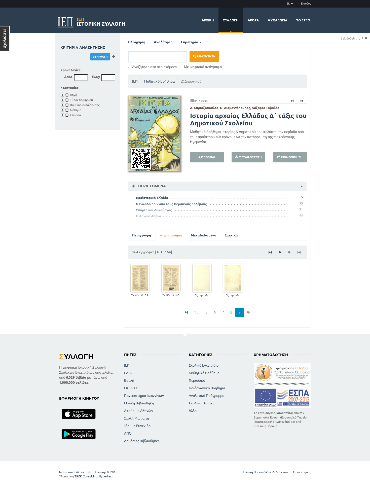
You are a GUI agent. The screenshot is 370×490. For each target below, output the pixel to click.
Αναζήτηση (163, 42)
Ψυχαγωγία (277, 20)
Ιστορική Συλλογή (101, 20)
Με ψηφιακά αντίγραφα (202, 67)
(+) (362, 38)
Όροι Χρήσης (302, 472)
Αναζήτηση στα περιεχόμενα (154, 67)
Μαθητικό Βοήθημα (159, 81)
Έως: (96, 77)
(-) (366, 38)
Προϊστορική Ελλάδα (152, 197)
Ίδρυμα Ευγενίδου (138, 426)
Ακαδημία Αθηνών (138, 411)
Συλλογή (231, 20)
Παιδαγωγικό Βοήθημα (207, 388)
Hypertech (106, 476)
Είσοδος (306, 3)
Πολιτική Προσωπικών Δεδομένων (265, 472)
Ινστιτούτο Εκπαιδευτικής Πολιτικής (82, 472)
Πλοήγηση (136, 42)
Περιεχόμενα (151, 186)
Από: (68, 77)
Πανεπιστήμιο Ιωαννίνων (144, 396)
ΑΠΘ (128, 433)
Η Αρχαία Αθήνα (148, 216)
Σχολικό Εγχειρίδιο (203, 365)
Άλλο (193, 411)
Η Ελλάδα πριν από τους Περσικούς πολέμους (171, 204)
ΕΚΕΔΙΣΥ (131, 388)
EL (288, 3)
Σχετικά (231, 235)
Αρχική (208, 20)
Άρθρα (253, 20)
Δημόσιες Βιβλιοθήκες (141, 441)
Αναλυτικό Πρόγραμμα (206, 396)
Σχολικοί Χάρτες (201, 403)
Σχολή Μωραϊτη (136, 418)
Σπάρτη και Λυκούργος (154, 210)
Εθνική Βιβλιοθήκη (139, 403)
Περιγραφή (141, 235)
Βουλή (129, 380)
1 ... (196, 312)
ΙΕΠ (135, 81)
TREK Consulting (86, 476)
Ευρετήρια (190, 42)
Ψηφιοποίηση (171, 235)
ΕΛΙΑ (128, 373)
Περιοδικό (197, 380)
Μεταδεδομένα (203, 235)
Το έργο (303, 20)
